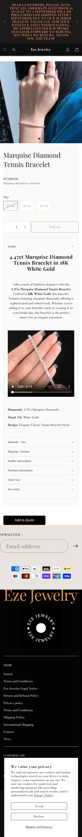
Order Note (14, 479)
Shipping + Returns (18, 451)
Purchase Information (20, 470)
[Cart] (77, 49)
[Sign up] (76, 546)
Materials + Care (17, 442)
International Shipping (19, 724)
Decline (39, 816)
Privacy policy (13, 703)
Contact (9, 731)
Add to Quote (24, 520)
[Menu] (5, 49)
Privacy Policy (44, 795)
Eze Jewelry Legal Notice (21, 688)
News (7, 739)
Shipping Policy (14, 717)
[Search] (14, 49)
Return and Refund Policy (21, 695)
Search (8, 674)
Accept (39, 806)
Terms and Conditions (18, 681)
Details (12, 246)
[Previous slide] (4, 21)
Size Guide (14, 489)
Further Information (19, 461)
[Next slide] (77, 21)
